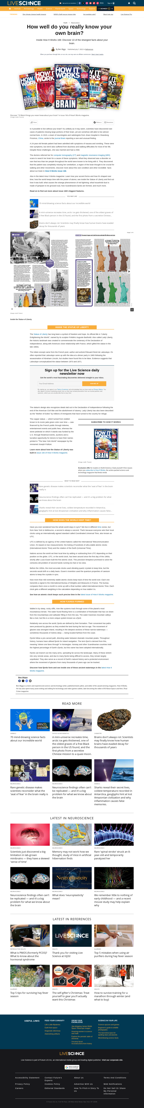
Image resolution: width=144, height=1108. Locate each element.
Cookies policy (52, 1084)
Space (71, 8)
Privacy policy (22, 1084)
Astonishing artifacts (52, 1034)
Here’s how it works (97, 54)
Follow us (99, 122)
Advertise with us (83, 1084)
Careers (19, 1088)
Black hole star (108, 14)
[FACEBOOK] (20, 680)
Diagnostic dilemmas (52, 1031)
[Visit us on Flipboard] (94, 3)
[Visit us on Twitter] (83, 3)
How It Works (122, 686)
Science (49, 8)
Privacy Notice (98, 389)
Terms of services (63, 389)
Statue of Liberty (41, 334)
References (89, 49)
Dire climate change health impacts (34, 14)
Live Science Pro (126, 14)
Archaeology (29, 8)
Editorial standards (55, 1088)
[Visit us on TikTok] (97, 3)
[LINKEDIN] (27, 680)
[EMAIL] (31, 680)
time (99, 527)
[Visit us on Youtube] (90, 3)
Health (40, 8)
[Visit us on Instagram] (87, 3)
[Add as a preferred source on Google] (72, 1067)
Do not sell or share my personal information (115, 1091)
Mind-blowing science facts (108, 1038)
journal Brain (60, 138)
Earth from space (51, 1028)
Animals (17, 8)
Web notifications (113, 1084)
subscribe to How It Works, (96, 470)
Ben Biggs (62, 49)
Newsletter (110, 122)
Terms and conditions (115, 1078)
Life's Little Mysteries (52, 1025)
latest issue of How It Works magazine (97, 595)
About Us (79, 1078)
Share (35, 122)
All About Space (110, 689)
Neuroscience (75, 23)
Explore (92, 8)
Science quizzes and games (108, 1025)
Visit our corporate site (112, 1060)
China (40, 138)
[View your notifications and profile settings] (129, 3)
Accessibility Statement (27, 1078)
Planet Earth (60, 8)
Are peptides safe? (89, 14)
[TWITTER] (23, 680)
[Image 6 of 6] (129, 271)
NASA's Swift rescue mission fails (65, 14)
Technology (81, 8)
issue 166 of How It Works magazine (52, 453)
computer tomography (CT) (65, 155)
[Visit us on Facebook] (79, 3)
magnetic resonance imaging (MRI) (95, 155)
